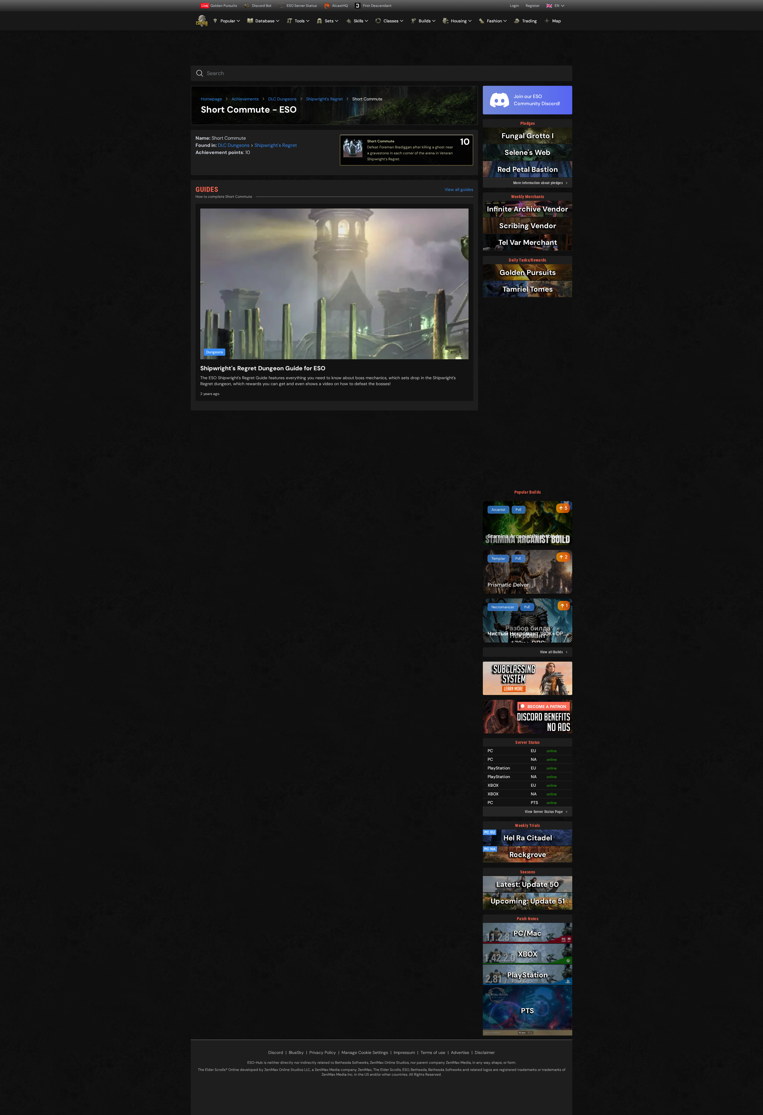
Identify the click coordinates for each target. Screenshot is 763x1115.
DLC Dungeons (282, 99)
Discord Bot (262, 5)
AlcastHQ (340, 5)
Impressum (404, 1052)
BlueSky (296, 1052)
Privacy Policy (322, 1052)
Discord (275, 1052)
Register (532, 5)
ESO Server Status (302, 5)
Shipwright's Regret (324, 99)
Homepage (211, 99)
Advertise (460, 1052)
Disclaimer (485, 1052)
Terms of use (433, 1052)
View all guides (459, 189)
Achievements (245, 99)
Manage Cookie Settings (365, 1052)
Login (514, 5)
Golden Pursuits (219, 5)
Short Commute (380, 141)
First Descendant (377, 5)
